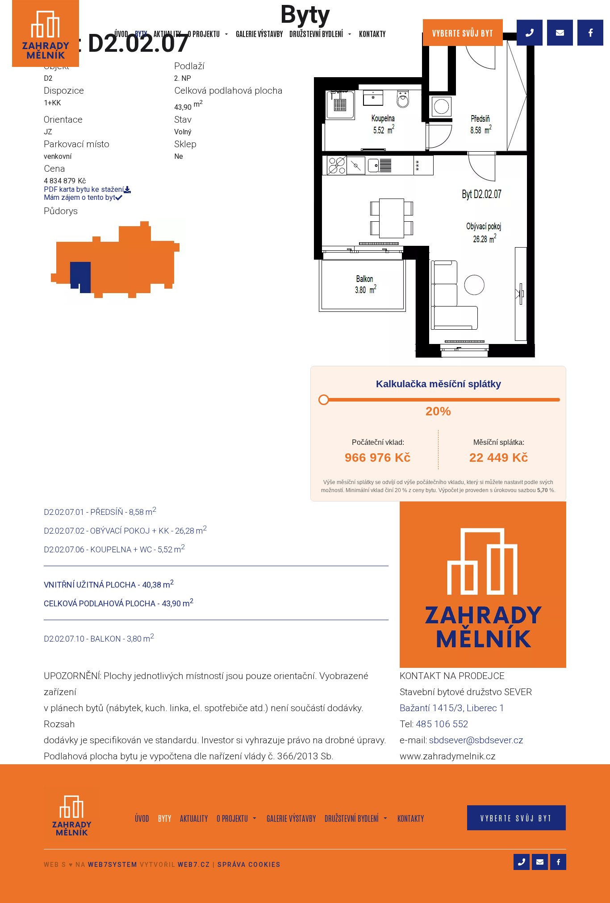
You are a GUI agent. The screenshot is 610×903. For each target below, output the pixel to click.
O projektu (204, 33)
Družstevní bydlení (316, 33)
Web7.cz (194, 864)
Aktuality (167, 33)
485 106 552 (442, 724)
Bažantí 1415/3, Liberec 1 (452, 708)
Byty (141, 33)
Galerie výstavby (259, 33)
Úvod (121, 33)
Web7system (113, 864)
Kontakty (372, 33)
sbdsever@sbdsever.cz (476, 740)
